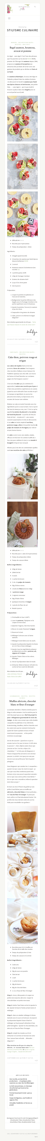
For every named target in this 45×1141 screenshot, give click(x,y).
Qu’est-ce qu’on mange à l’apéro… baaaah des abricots (20, 1051)
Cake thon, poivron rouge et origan (22, 359)
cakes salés (14, 352)
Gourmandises (15, 696)
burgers (14, 42)
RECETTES (18, 44)
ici (18, 269)
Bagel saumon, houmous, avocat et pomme (22, 49)
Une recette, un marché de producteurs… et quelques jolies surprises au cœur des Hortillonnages (22, 1081)
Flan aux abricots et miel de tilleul (20, 1048)
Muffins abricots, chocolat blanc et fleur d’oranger (22, 702)
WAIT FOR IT (26, 44)
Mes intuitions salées (25, 42)
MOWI (29, 59)
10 (35, 686)
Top (36, 1137)
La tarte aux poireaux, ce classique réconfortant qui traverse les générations (21, 1088)
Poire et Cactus (26, 339)
